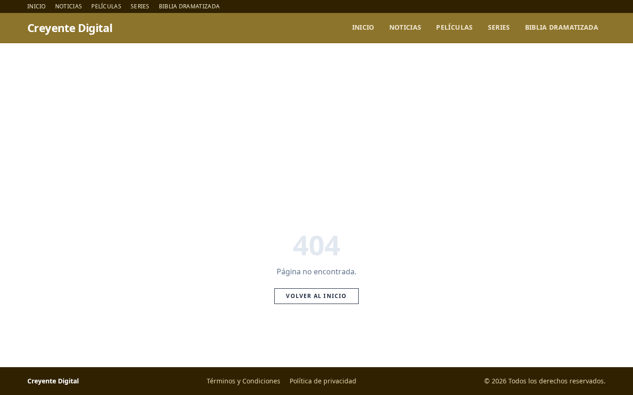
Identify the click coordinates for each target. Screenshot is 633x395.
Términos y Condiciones (243, 380)
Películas (106, 6)
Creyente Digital (69, 27)
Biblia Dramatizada (189, 6)
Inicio (36, 6)
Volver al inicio (316, 296)
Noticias (68, 6)
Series (140, 6)
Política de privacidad (323, 380)
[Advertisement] (316, 113)
